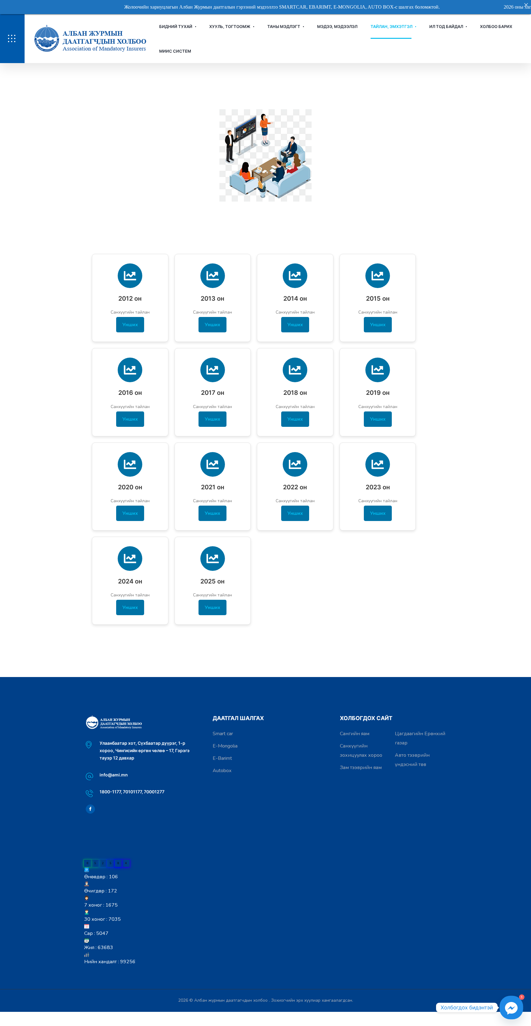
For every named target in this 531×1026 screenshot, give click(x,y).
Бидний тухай (175, 26)
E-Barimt (222, 758)
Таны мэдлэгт (283, 26)
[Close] (526, 5)
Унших (130, 324)
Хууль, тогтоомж (229, 26)
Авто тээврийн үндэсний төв (412, 760)
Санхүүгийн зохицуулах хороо (361, 751)
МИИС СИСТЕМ (175, 51)
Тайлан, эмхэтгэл (391, 26)
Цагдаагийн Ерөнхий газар (420, 738)
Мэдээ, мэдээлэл (337, 26)
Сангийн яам (354, 733)
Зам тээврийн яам (361, 767)
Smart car (223, 733)
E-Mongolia (225, 746)
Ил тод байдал (446, 26)
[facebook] (90, 809)
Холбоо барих (496, 26)
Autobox (222, 770)
